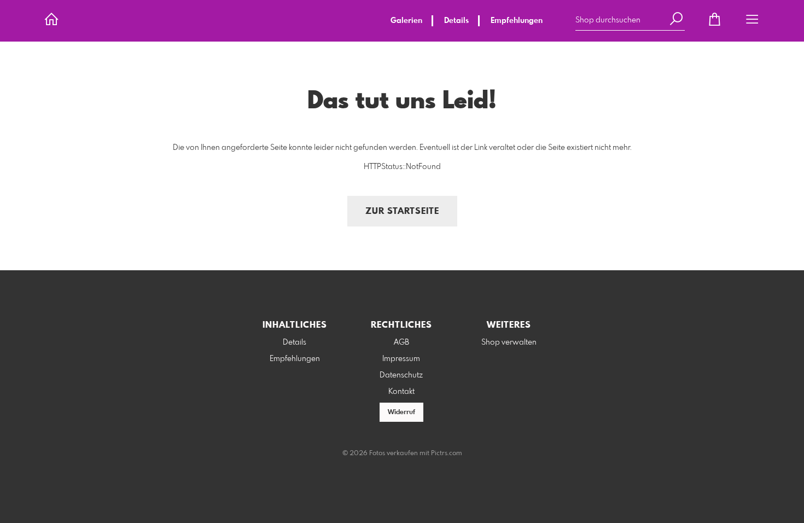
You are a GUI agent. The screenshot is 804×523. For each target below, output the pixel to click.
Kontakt (401, 392)
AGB (401, 342)
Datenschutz (401, 375)
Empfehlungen (517, 21)
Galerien (406, 21)
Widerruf (401, 412)
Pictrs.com (446, 453)
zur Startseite (402, 211)
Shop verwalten (509, 342)
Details (456, 21)
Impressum (401, 359)
